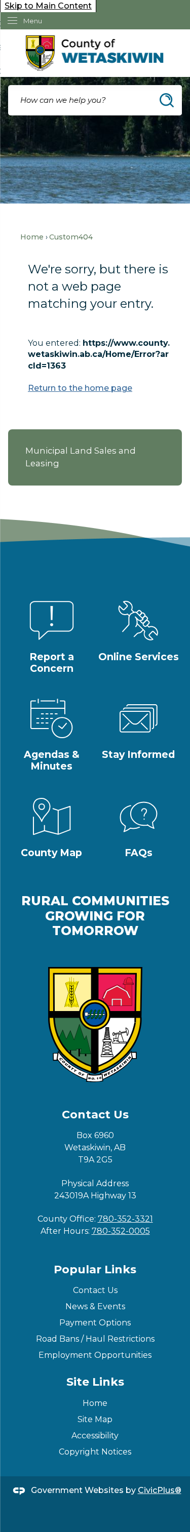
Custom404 (71, 236)
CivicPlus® (159, 1490)
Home (32, 236)
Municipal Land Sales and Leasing (80, 457)
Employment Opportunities (95, 1355)
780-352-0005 (121, 1231)
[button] (166, 100)
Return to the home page (80, 388)
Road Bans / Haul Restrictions (95, 1339)
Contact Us (95, 1290)
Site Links (95, 1382)
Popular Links (95, 1269)
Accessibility (95, 1435)
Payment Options (95, 1322)
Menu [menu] (32, 21)
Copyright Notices (95, 1452)
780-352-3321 (125, 1219)
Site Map (95, 1419)
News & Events (95, 1306)
